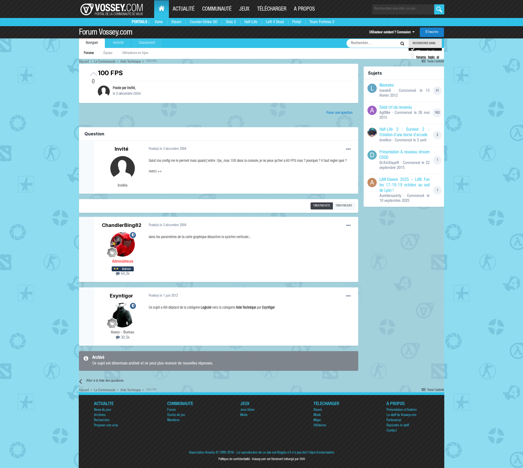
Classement (147, 43)
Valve (159, 22)
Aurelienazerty (390, 196)
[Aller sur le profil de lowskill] (372, 88)
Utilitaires (320, 425)
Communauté (217, 9)
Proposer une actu (106, 425)
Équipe (108, 53)
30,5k (125, 338)
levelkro (385, 140)
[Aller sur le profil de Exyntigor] (122, 315)
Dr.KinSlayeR (389, 163)
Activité (118, 43)
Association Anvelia (202, 453)
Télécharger (271, 9)
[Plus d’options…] (348, 149)
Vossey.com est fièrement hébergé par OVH (278, 459)
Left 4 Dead (275, 22)
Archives (99, 415)
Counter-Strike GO (203, 22)
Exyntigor (121, 296)
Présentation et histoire (402, 410)
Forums (89, 53)
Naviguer (92, 43)
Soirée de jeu (176, 415)
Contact (392, 431)
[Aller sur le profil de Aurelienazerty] (372, 182)
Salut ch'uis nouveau (395, 108)
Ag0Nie (384, 113)
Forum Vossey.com (105, 33)
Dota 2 (231, 22)
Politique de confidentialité (234, 459)
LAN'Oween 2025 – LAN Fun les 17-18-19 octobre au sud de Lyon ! (404, 185)
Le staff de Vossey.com (401, 415)
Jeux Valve (247, 410)
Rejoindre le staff (398, 425)
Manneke (386, 86)
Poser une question (339, 113)
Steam (176, 22)
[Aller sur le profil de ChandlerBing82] (122, 244)
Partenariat (394, 420)
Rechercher (102, 420)
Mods (243, 415)
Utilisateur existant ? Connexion (390, 32)
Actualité (183, 9)
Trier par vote (321, 206)
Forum (171, 410)
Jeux (244, 9)
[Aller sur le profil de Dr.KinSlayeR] (372, 155)
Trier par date (344, 206)
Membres (173, 420)
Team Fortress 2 (321, 22)
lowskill (385, 91)
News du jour (102, 410)
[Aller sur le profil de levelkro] (372, 132)
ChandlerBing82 (121, 225)
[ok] (439, 9)
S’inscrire (431, 32)
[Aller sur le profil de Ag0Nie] (372, 110)
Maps (317, 420)
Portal (296, 22)
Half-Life (250, 22)
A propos (304, 9)
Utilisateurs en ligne (135, 53)
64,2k (125, 274)
